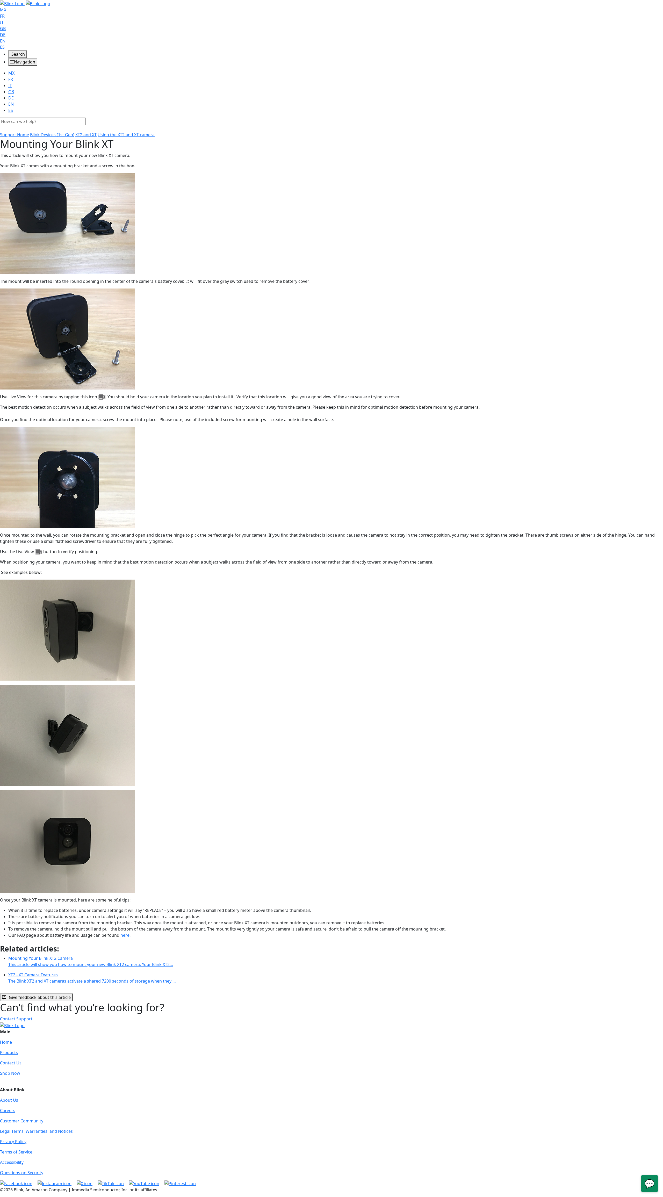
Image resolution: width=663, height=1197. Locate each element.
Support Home (14, 135)
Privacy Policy (13, 1141)
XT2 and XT (86, 135)
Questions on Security (21, 1173)
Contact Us (10, 1063)
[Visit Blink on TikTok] (111, 1183)
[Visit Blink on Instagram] (55, 1183)
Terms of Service (16, 1152)
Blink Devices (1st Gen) (52, 135)
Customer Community (21, 1121)
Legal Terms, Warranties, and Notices (36, 1131)
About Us (9, 1100)
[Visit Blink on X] (85, 1183)
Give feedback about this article (40, 997)
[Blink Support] (25, 3)
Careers (7, 1110)
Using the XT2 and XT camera (126, 135)
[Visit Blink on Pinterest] (180, 1183)
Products (9, 1052)
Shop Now (10, 1073)
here (124, 935)
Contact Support (16, 1019)
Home (6, 1042)
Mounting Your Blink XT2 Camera (90, 961)
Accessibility (12, 1162)
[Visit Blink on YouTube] (144, 1183)
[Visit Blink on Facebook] (16, 1183)
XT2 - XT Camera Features (92, 978)
